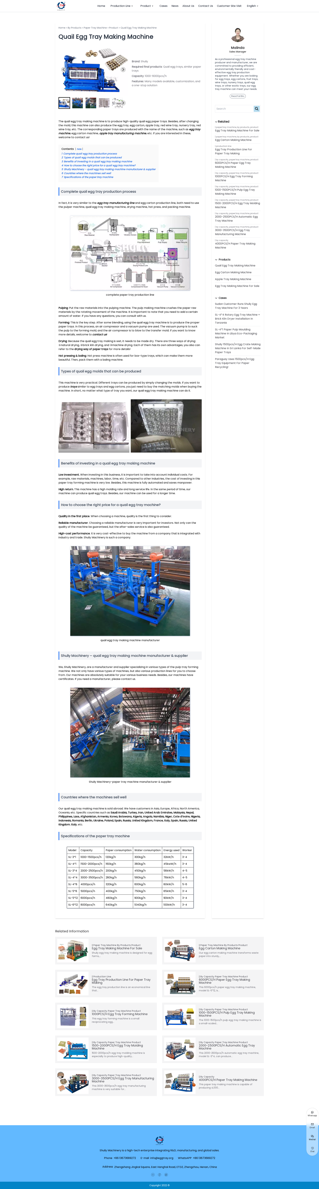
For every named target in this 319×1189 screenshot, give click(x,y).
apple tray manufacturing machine (122, 133)
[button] (77, 103)
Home (101, 6)
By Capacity (222, 159)
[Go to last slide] (63, 69)
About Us (188, 6)
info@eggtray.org (161, 1158)
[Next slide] (123, 69)
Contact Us (205, 6)
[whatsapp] (166, 1174)
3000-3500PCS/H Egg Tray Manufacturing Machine (232, 232)
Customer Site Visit (229, 6)
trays (73, 387)
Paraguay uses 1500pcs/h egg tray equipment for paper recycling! (234, 363)
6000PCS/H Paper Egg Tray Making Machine (233, 165)
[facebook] (159, 1174)
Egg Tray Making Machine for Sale (237, 130)
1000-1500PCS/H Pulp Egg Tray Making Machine (235, 192)
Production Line (120, 6)
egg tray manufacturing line (115, 203)
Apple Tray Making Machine (233, 279)
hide (79, 149)
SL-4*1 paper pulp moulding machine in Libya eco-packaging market (236, 333)
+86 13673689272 (125, 1158)
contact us (99, 334)
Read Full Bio (237, 96)
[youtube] (153, 1174)
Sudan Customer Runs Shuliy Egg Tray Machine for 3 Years (236, 306)
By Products (74, 27)
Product (145, 6)
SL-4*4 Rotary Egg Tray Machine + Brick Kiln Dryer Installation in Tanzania (237, 319)
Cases (163, 6)
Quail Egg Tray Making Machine (235, 265)
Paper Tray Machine (95, 27)
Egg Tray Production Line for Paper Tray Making (233, 151)
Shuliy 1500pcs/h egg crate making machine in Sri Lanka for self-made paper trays (238, 348)
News (174, 6)
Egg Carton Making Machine (233, 140)
